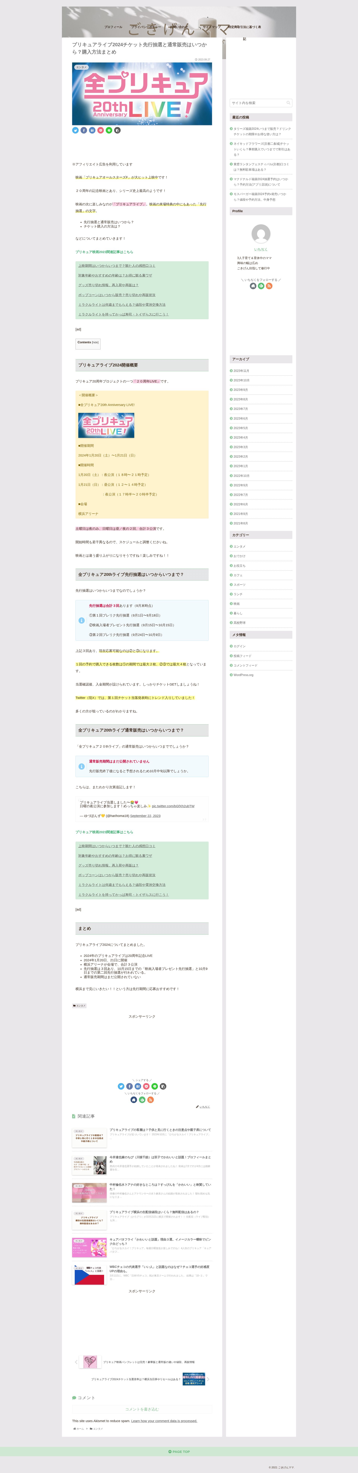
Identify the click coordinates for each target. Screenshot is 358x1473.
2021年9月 (241, 513)
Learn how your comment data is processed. (164, 1421)
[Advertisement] (142, 146)
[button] (288, 103)
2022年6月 (241, 504)
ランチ (238, 594)
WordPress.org (243, 675)
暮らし (238, 613)
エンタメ (80, 1005)
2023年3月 (241, 447)
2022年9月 (241, 485)
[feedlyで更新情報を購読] (142, 1099)
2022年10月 (242, 475)
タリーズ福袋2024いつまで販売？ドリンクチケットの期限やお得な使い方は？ (262, 131)
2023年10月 (242, 380)
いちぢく (261, 249)
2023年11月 (241, 370)
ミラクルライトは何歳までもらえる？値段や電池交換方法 (122, 305)
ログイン (240, 646)
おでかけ (240, 556)
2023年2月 (241, 456)
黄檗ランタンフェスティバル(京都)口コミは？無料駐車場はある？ (261, 166)
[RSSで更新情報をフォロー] (150, 1099)
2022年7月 (241, 494)
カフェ (238, 575)
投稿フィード (243, 655)
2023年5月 (241, 427)
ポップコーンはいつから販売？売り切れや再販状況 (117, 295)
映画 (237, 603)
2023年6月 (241, 418)
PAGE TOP (181, 1452)
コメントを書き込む (142, 1409)
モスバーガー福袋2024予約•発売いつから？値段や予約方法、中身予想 (260, 196)
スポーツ (240, 584)
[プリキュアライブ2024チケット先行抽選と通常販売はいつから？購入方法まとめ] (92, 130)
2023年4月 (241, 437)
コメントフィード (245, 665)
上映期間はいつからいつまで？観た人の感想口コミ (117, 266)
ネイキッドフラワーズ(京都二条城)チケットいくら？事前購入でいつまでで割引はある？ (262, 149)
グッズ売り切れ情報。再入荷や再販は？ (108, 285)
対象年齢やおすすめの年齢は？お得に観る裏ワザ (115, 275)
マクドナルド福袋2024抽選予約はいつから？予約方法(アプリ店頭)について (261, 181)
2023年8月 (241, 399)
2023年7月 (241, 408)
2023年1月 (241, 466)
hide (95, 342)
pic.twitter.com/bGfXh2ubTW (173, 806)
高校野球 (240, 622)
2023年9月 (241, 389)
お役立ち (240, 565)
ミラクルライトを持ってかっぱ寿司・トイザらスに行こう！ (123, 314)
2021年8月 (241, 523)
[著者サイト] (134, 1099)
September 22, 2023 (145, 816)
